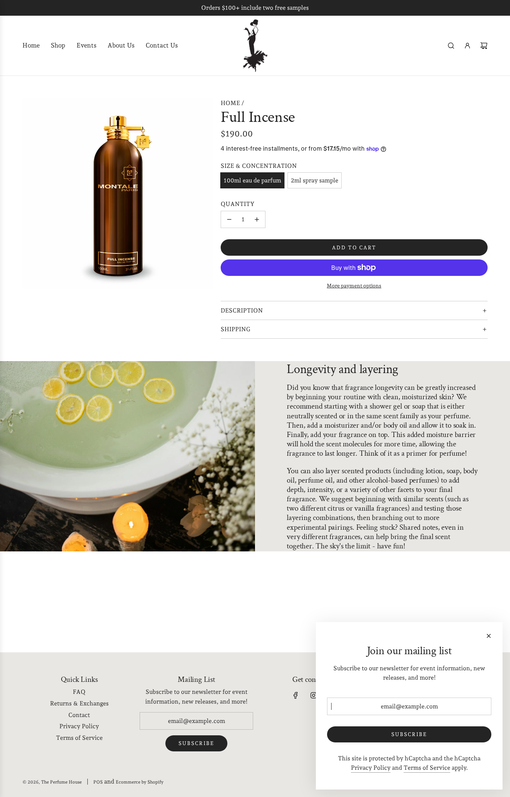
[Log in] (467, 45)
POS (98, 782)
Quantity (238, 203)
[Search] (451, 45)
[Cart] (484, 45)
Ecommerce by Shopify (140, 782)
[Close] (489, 636)
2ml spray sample (314, 180)
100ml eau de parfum (252, 180)
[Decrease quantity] (229, 219)
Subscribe (196, 743)
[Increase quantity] (257, 219)
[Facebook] (295, 695)
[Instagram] (313, 695)
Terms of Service (427, 767)
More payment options (354, 286)
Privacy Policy (371, 767)
